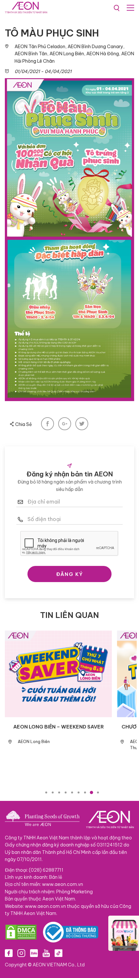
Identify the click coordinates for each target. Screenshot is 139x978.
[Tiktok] (58, 953)
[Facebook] (9, 953)
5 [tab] (72, 792)
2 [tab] (52, 792)
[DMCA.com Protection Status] (21, 932)
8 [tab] (91, 792)
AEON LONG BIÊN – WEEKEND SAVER (58, 727)
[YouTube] (46, 953)
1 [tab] (46, 792)
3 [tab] (59, 792)
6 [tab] (78, 792)
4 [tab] (65, 792)
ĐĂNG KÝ (69, 574)
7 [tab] (85, 792)
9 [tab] (98, 792)
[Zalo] (34, 953)
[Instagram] (21, 953)
